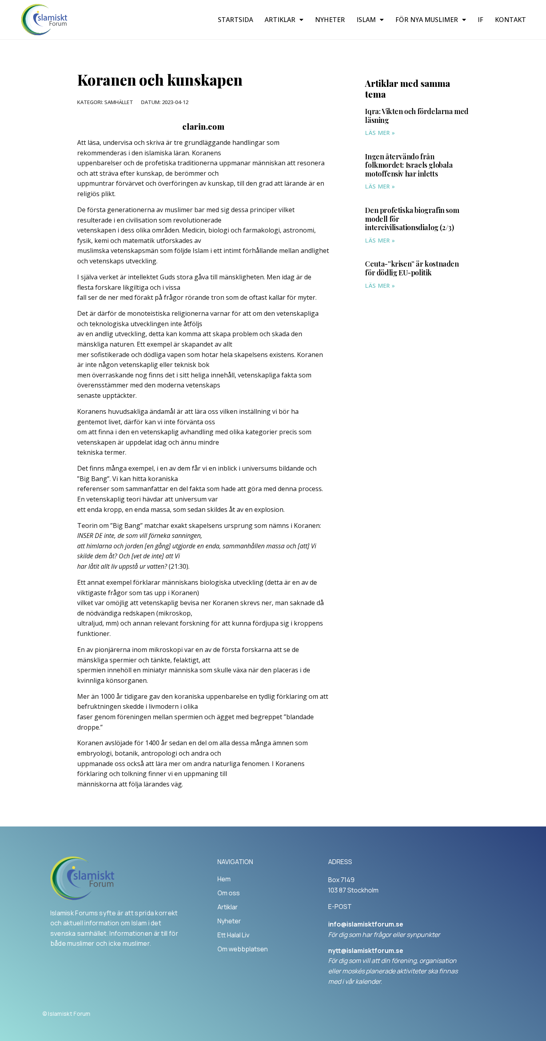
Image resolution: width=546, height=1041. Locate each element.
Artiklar (280, 19)
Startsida (235, 19)
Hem (224, 879)
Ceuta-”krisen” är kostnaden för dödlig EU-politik (411, 268)
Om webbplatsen (242, 949)
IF (480, 19)
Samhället (118, 102)
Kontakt (510, 19)
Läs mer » (380, 132)
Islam (366, 19)
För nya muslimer (426, 19)
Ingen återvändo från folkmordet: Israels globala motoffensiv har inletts (408, 165)
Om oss (228, 893)
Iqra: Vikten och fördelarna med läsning (416, 115)
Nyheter (330, 19)
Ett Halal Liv (233, 935)
